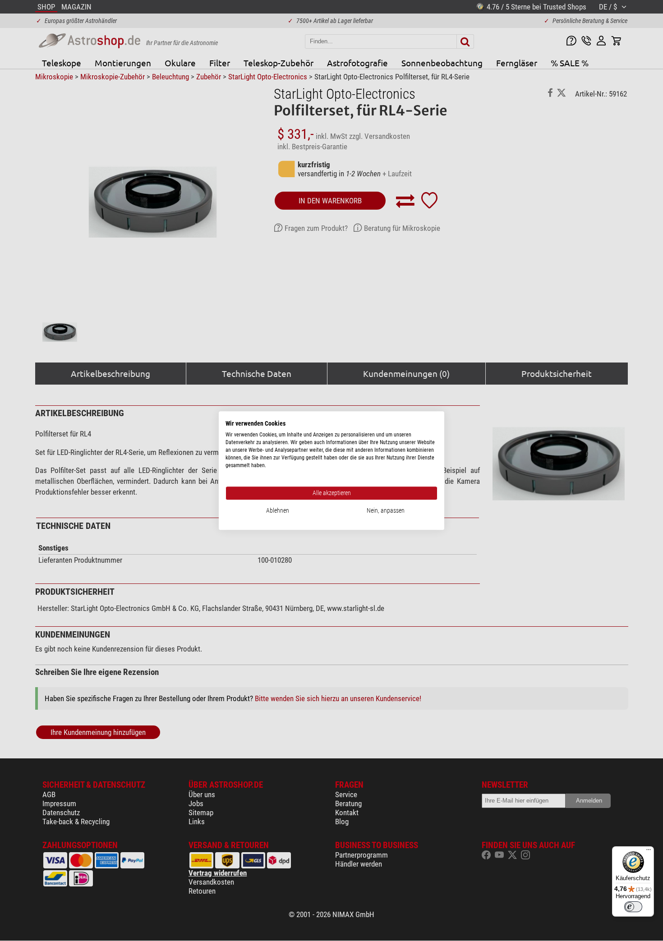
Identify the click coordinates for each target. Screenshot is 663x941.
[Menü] (648, 851)
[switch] (633, 906)
